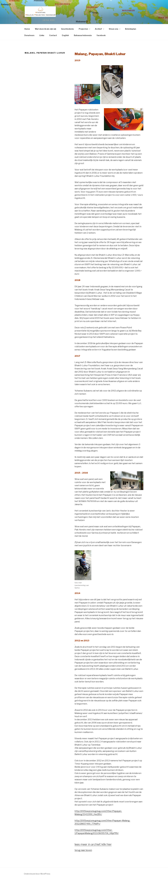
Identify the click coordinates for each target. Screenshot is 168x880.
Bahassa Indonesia (83, 35)
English (65, 35)
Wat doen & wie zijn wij (45, 29)
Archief (98, 29)
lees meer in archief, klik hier (93, 844)
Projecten (83, 29)
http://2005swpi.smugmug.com (90, 811)
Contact (53, 35)
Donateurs (29, 35)
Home (27, 29)
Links (41, 35)
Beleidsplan (130, 29)
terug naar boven (83, 850)
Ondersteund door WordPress (37, 874)
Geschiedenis (67, 29)
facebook (101, 35)
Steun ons (113, 29)
